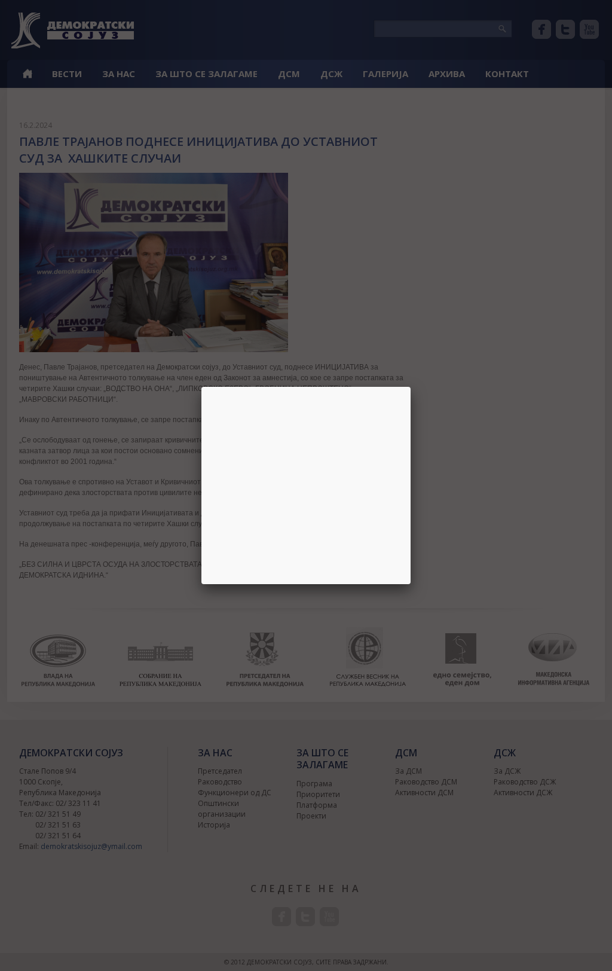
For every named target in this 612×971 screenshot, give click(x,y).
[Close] (410, 387)
